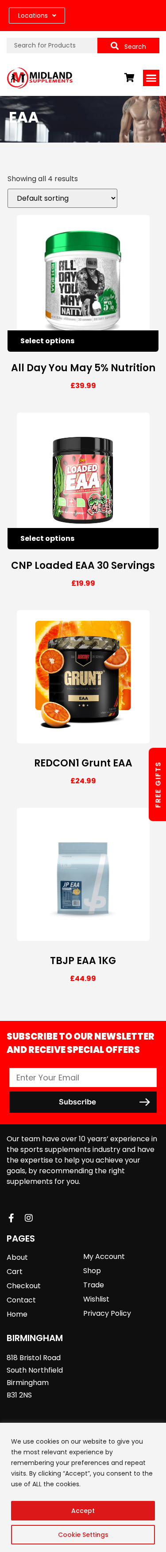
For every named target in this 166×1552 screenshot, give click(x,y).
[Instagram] (28, 1218)
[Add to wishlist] (147, 340)
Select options (47, 341)
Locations (33, 15)
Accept (83, 1510)
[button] (151, 78)
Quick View (128, 341)
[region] (83, 1487)
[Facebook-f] (11, 1218)
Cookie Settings (83, 1534)
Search (135, 46)
